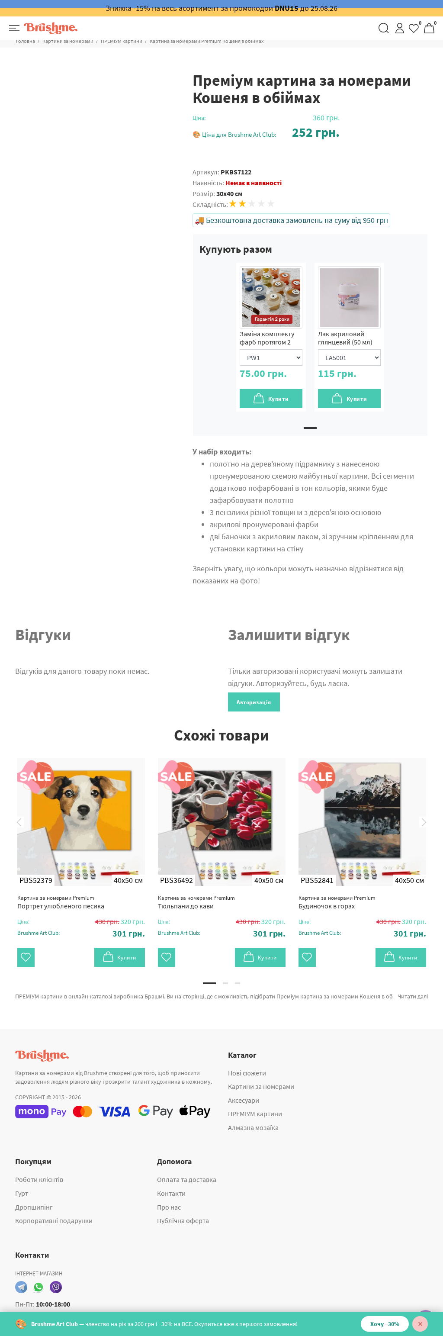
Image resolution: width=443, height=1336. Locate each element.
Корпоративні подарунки (54, 1220)
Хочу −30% (384, 1324)
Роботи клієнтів (39, 1179)
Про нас (169, 1207)
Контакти (171, 1193)
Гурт (21, 1193)
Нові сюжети (247, 1073)
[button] (266, 132)
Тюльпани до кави (196, 902)
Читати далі (413, 996)
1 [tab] (310, 428)
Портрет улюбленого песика (60, 902)
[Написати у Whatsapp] (38, 1287)
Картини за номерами (67, 41)
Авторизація (254, 702)
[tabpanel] (271, 337)
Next (424, 822)
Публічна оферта (183, 1220)
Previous (19, 822)
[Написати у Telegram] (21, 1287)
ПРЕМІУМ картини (121, 41)
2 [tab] (225, 983)
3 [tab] (237, 983)
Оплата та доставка (186, 1179)
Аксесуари (243, 1100)
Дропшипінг (34, 1207)
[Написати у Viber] (56, 1287)
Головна (25, 41)
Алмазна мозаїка (253, 1127)
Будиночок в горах (337, 902)
